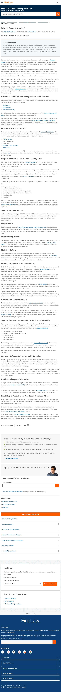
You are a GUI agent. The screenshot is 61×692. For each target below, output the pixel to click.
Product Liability (10, 598)
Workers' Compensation (13, 604)
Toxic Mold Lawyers (7, 524)
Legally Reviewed (9, 35)
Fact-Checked (23, 35)
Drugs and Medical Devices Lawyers (12, 540)
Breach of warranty (8, 110)
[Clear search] (40, 584)
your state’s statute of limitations (15, 411)
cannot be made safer (36, 303)
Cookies (23, 687)
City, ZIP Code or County (11, 580)
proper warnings (6, 315)
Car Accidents (9, 601)
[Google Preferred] (30, 652)
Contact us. (11, 632)
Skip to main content (30, 2)
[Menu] (2, 2)
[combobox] (23, 584)
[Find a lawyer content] (58, 663)
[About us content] (58, 658)
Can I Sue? (5, 507)
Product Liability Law (43, 22)
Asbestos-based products (10, 145)
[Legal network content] (58, 678)
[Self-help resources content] (58, 668)
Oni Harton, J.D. (32, 32)
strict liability (43, 284)
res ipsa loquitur (44, 269)
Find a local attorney (11, 458)
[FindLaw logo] (9, 2)
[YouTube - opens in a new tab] (8, 652)
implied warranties (41, 390)
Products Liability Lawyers (9, 519)
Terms (3, 687)
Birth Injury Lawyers (8, 545)
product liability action (9, 205)
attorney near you (20, 89)
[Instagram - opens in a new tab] (19, 652)
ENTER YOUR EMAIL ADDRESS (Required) (12, 639)
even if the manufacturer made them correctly (32, 227)
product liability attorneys (22, 414)
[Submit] (57, 485)
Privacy (9, 687)
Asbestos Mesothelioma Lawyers (11, 535)
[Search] (58, 2)
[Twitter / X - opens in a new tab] (13, 652)
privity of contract (28, 176)
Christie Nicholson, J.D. (9, 32)
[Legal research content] (58, 673)
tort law (7, 153)
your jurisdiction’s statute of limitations (43, 120)
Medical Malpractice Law (9, 501)
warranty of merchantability (16, 385)
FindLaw (3, 22)
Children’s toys (7, 139)
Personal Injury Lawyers (9, 551)
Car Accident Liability (8, 504)
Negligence (6, 105)
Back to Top (31, 613)
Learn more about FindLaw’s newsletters (12, 491)
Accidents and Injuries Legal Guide (27, 22)
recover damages (31, 162)
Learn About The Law (12, 22)
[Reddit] (24, 652)
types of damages (42, 328)
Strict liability (6, 107)
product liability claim (47, 132)
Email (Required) (7, 482)
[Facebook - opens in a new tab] (2, 652)
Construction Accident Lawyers (11, 529)
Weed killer (6, 147)
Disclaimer (16, 687)
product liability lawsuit (41, 343)
